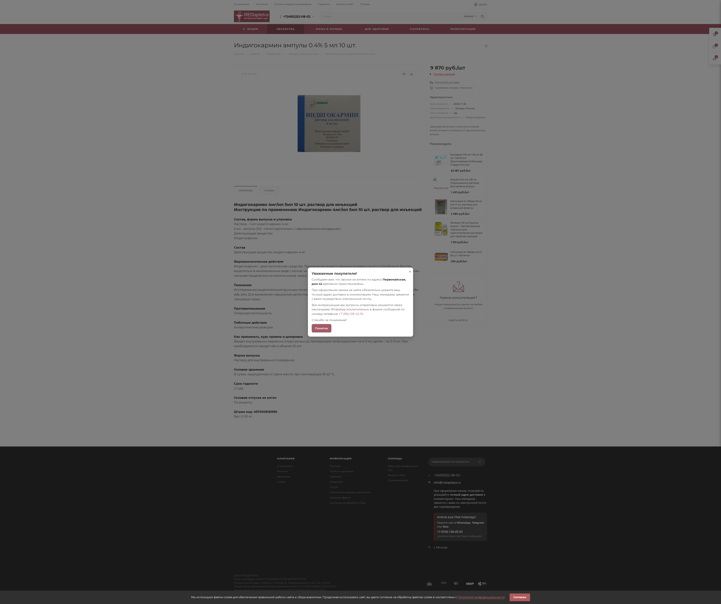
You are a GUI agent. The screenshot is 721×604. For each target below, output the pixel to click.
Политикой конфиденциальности (481, 597)
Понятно (321, 328)
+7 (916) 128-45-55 (351, 313)
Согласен (519, 597)
